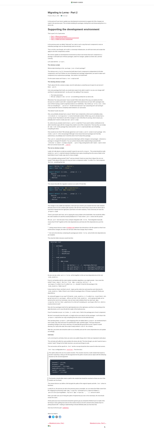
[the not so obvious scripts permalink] (47, 148)
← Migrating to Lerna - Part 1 (56, 423)
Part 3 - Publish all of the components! (62, 39)
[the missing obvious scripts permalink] (47, 82)
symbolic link (70, 227)
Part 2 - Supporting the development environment (65, 38)
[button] (49, 417)
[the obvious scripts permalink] (47, 65)
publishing (65, 407)
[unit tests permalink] (47, 335)
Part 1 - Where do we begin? (59, 36)
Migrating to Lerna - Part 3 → (98, 423)
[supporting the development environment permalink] (47, 29)
